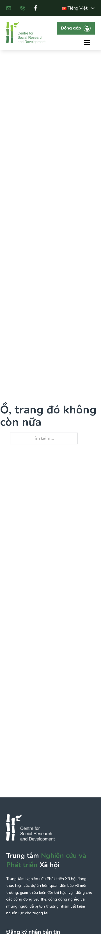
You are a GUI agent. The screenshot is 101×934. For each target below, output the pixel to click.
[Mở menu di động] (87, 42)
